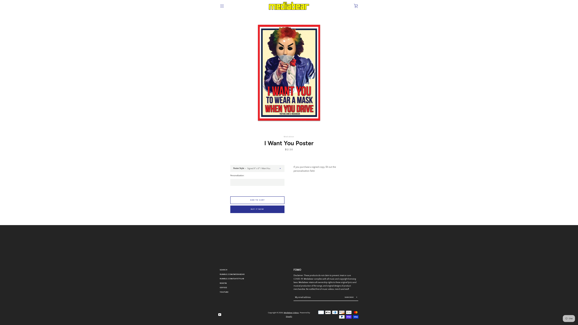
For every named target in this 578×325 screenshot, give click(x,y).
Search (223, 270)
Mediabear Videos (291, 313)
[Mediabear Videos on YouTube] (219, 314)
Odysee (223, 288)
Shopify (289, 317)
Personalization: (237, 175)
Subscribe (349, 297)
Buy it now (257, 209)
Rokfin (223, 283)
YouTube (224, 292)
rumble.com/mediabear (232, 274)
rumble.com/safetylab (232, 279)
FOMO (297, 269)
